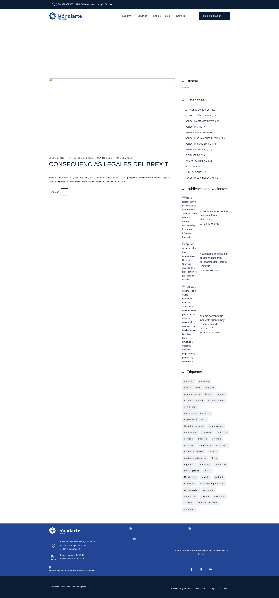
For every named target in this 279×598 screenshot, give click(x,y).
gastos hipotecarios (195, 458)
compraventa (216, 426)
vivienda (189, 509)
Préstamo (189, 483)
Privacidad (200, 588)
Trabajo (188, 503)
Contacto (180, 16)
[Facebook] (191, 569)
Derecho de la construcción (202, 138)
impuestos (220, 464)
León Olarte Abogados (76, 587)
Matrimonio (190, 477)
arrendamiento (192, 394)
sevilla (205, 496)
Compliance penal (194, 426)
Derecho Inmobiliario (198, 144)
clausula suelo (216, 400)
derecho (188, 439)
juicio (208, 471)
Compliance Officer (195, 420)
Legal (212, 588)
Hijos (214, 458)
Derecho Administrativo (199, 121)
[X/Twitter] (201, 569)
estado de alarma (193, 452)
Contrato (207, 432)
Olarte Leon (104, 158)
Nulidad (219, 477)
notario (205, 477)
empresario (205, 445)
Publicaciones (194, 172)
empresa (189, 445)
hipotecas (204, 464)
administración (192, 388)
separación (190, 496)
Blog (167, 16)
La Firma (126, 16)
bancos (221, 394)
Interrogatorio (191, 471)
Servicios (142, 16)
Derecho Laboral (195, 149)
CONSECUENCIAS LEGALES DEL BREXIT (109, 164)
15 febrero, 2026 (209, 224)
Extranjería (192, 155)
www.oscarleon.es (87, 570)
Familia (213, 452)
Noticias (190, 166)
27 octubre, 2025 (209, 333)
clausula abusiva (193, 400)
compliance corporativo (197, 413)
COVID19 (222, 432)
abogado (188, 381)
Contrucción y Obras (198, 115)
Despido (202, 439)
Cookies (224, 588)
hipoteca (189, 464)
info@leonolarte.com (89, 4)
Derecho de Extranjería (200, 132)
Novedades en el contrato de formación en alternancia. (214, 215)
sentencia (208, 490)
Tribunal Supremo (207, 503)
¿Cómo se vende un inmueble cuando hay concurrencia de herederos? (212, 322)
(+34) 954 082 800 (64, 4)
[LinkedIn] (210, 569)
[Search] (193, 16)
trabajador (219, 496)
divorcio (216, 439)
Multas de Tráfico (196, 161)
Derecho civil (193, 127)
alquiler (210, 388)
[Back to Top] (273, 593)
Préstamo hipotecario (212, 483)
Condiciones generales (180, 588)
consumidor (190, 432)
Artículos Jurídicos (81, 158)
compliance (190, 407)
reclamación (191, 490)
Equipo (157, 16)
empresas (221, 445)
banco (208, 394)
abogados (204, 381)
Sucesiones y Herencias (200, 178)
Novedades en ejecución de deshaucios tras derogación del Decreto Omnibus (214, 259)
